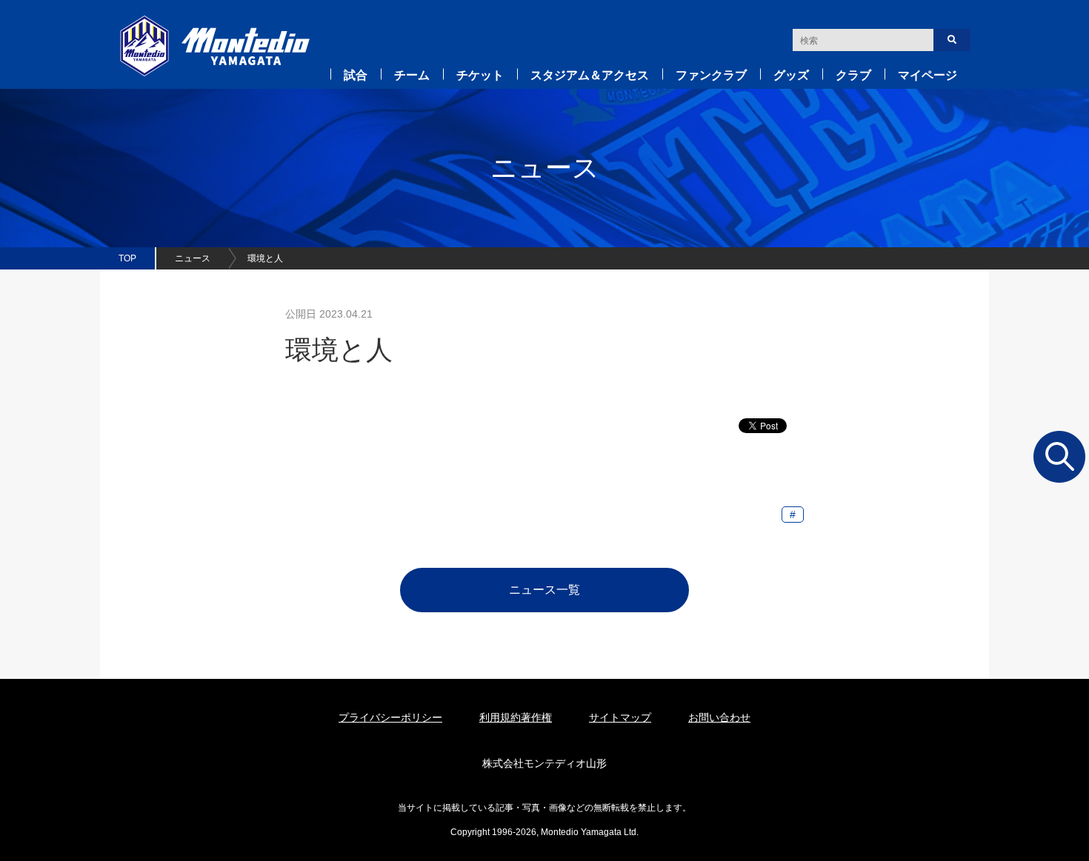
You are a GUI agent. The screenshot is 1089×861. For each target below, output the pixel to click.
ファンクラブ (711, 75)
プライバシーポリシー (390, 717)
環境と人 (265, 258)
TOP (127, 258)
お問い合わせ (719, 717)
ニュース (192, 258)
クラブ (853, 75)
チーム (412, 75)
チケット (480, 75)
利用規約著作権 (515, 717)
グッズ (791, 75)
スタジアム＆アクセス (589, 75)
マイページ (927, 75)
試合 (355, 75)
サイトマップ (620, 717)
